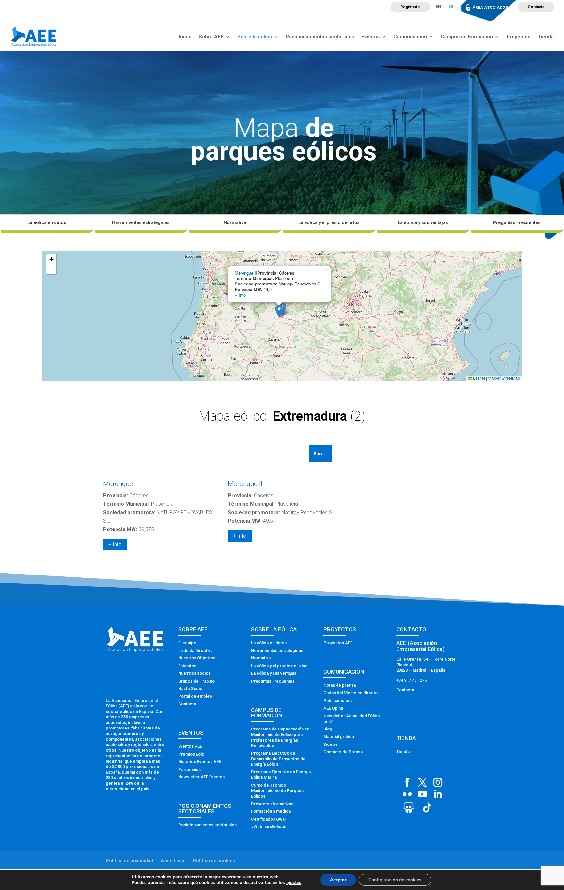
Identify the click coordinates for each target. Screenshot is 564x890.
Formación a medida (271, 811)
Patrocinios (189, 769)
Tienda (546, 36)
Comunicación (410, 36)
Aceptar (338, 880)
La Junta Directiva (195, 650)
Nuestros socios (194, 673)
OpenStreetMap (506, 378)
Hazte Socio (190, 688)
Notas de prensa (339, 685)
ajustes (293, 883)
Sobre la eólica (254, 36)
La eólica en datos (46, 222)
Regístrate (410, 7)
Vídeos (330, 744)
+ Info (240, 295)
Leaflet (478, 378)
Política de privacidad (129, 860)
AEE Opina (333, 708)
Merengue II (246, 273)
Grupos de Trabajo (196, 681)
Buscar (320, 453)
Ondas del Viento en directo (350, 692)
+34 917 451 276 (411, 680)
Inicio (185, 36)
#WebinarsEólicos (268, 826)
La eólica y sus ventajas (423, 222)
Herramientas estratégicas (141, 222)
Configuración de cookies (394, 880)
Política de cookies (214, 860)
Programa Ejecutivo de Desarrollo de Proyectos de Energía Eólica (278, 759)
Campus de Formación (467, 36)
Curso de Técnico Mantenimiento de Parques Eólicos (277, 791)
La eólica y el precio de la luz (329, 222)
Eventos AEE (190, 746)
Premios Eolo (191, 754)
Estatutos (187, 665)
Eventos (370, 36)
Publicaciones (337, 700)
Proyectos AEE (337, 642)
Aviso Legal (173, 860)
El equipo (187, 642)
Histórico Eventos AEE (199, 761)
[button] (279, 311)
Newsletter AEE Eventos (201, 777)
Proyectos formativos (272, 803)
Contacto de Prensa (343, 751)
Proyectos (518, 36)
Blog (327, 729)
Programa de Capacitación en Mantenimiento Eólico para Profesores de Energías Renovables (280, 737)
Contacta (536, 7)
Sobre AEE (211, 36)
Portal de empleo (195, 696)
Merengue (118, 484)
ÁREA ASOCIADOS (490, 7)
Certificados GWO (268, 819)
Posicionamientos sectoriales (320, 36)
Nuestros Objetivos (196, 657)
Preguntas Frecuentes (516, 222)
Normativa (235, 222)
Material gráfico (338, 736)
